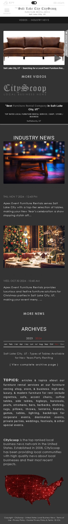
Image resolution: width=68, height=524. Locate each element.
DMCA (57, 520)
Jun (31, 344)
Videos (23, 20)
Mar (16, 344)
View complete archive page (34, 364)
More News (33, 314)
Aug (41, 344)
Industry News (40, 20)
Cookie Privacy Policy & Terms (39, 520)
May (26, 344)
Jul (36, 344)
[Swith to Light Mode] (34, 2)
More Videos (34, 76)
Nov (57, 344)
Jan (5, 344)
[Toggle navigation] (7, 10)
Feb (11, 344)
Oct (51, 344)
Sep (46, 344)
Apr (21, 344)
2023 (29, 338)
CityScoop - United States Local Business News (35, 517)
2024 (38, 338)
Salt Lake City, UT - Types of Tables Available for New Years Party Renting (34, 355)
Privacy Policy (19, 520)
